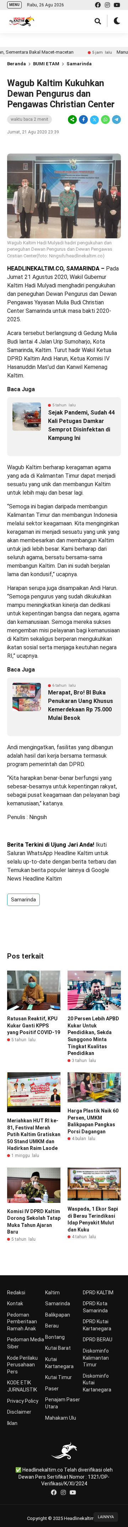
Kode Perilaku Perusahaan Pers (22, 1364)
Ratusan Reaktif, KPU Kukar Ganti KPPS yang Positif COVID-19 (33, 1025)
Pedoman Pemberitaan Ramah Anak (22, 1321)
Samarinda (79, 63)
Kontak (15, 1303)
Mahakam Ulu (60, 1418)
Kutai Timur (58, 1377)
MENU (14, 5)
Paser (52, 1388)
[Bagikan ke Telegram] (116, 119)
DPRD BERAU (97, 1339)
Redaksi (16, 1292)
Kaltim (52, 1292)
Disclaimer (19, 1412)
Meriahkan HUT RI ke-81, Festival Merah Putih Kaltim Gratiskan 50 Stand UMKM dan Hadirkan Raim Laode (33, 1134)
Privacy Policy (22, 1401)
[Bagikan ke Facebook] (83, 119)
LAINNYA (106, 1517)
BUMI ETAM (46, 63)
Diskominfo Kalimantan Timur (96, 1357)
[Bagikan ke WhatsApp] (105, 119)
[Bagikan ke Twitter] (94, 119)
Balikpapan (57, 1315)
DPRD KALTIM (98, 1292)
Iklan (12, 1423)
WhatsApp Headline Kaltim (60, 853)
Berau (52, 1326)
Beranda (16, 63)
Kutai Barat (58, 1348)
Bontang (55, 1337)
